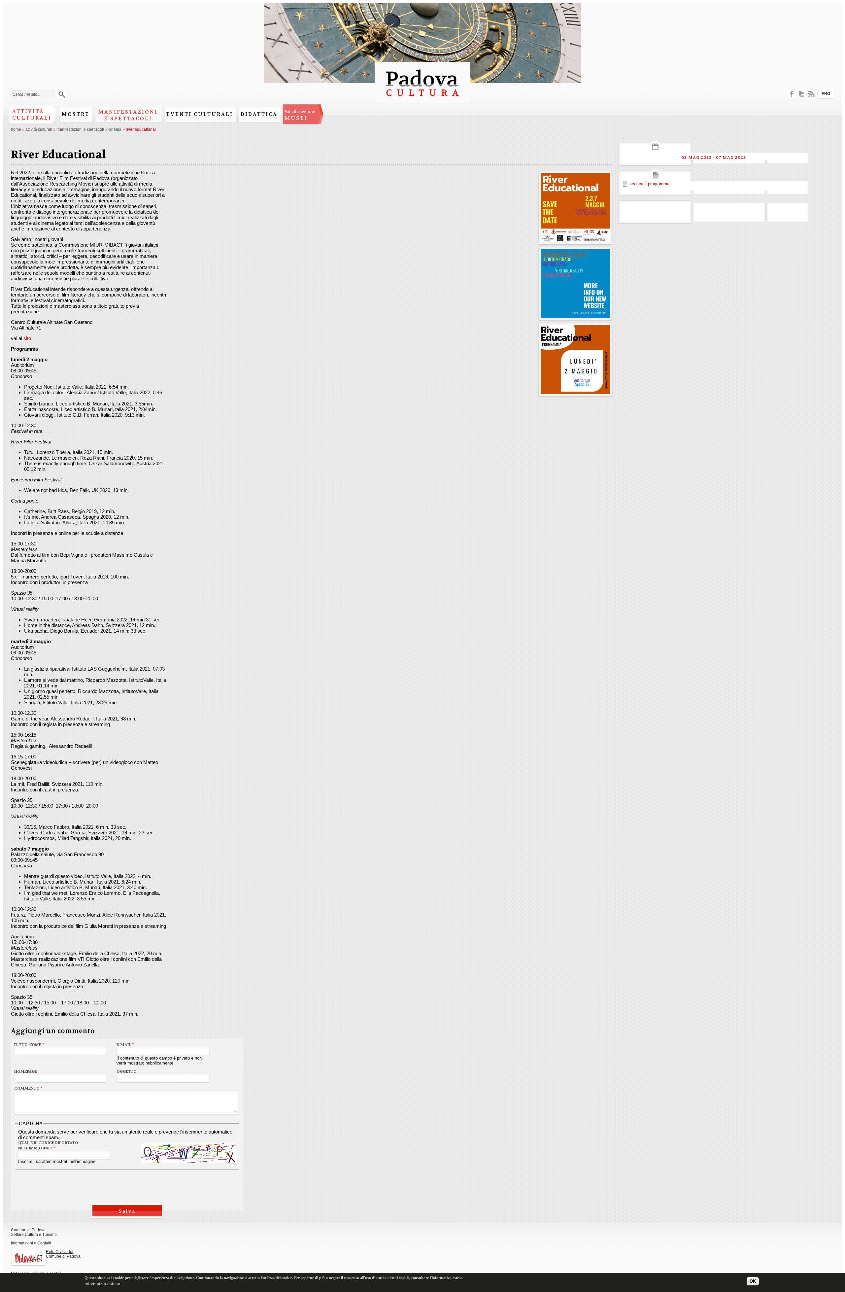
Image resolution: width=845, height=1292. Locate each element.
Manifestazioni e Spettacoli (128, 115)
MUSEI (300, 115)
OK (753, 1281)
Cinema (114, 129)
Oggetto (127, 1071)
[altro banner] (575, 315)
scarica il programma (649, 183)
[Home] (422, 99)
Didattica (259, 114)
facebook (792, 94)
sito (27, 338)
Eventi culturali (199, 114)
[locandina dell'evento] (575, 239)
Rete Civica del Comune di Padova (63, 1254)
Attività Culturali (38, 129)
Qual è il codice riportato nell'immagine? (48, 1145)
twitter (801, 94)
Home (16, 129)
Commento (28, 1088)
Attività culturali (31, 114)
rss (811, 94)
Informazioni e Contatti (31, 1243)
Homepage (25, 1071)
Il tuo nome (29, 1044)
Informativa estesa (102, 1283)
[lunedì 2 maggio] (575, 391)
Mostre (75, 114)
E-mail (125, 1044)
